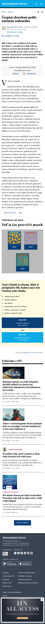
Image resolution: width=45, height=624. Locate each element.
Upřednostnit (31, 73)
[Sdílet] (38, 12)
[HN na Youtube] (31, 553)
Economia (6, 579)
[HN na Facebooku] (18, 553)
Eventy (5, 595)
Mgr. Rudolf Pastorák (15, 27)
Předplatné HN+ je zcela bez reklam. (32, 352)
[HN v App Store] (25, 563)
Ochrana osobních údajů (26, 573)
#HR (20, 213)
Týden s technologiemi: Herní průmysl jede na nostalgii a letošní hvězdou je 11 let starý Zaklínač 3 (22, 426)
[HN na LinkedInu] (25, 553)
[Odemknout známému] (42, 12)
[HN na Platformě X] (15, 553)
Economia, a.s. (16, 541)
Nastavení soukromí (24, 579)
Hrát (14, 247)
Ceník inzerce (7, 586)
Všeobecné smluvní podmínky (28, 583)
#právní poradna (10, 213)
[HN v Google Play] (10, 563)
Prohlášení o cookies (25, 576)
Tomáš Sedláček (15, 449)
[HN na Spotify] (28, 553)
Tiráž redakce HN (8, 576)
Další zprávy (22, 523)
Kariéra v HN (7, 583)
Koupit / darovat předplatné (12, 592)
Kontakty (6, 573)
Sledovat (16, 73)
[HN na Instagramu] (22, 553)
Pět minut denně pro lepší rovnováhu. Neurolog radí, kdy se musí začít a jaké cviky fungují (22, 498)
